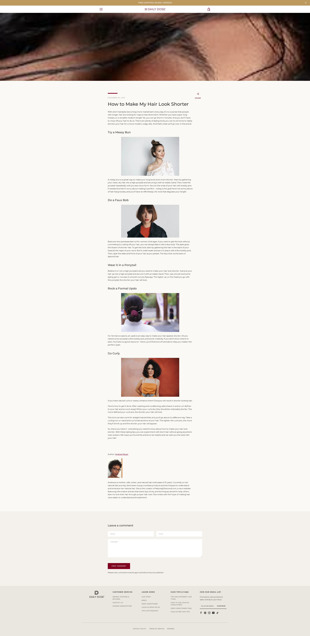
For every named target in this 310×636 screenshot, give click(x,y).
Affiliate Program (150, 611)
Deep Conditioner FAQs (181, 608)
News (144, 600)
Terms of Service (156, 629)
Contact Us (118, 602)
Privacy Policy (139, 629)
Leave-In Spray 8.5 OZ (151, 607)
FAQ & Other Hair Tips (180, 612)
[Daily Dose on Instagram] (209, 612)
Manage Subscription (122, 606)
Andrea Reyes (121, 454)
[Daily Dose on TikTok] (217, 612)
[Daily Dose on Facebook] (201, 612)
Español (171, 629)
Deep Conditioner (150, 604)
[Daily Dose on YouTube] (213, 612)
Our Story (146, 597)
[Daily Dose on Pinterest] (205, 612)
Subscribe (221, 606)
